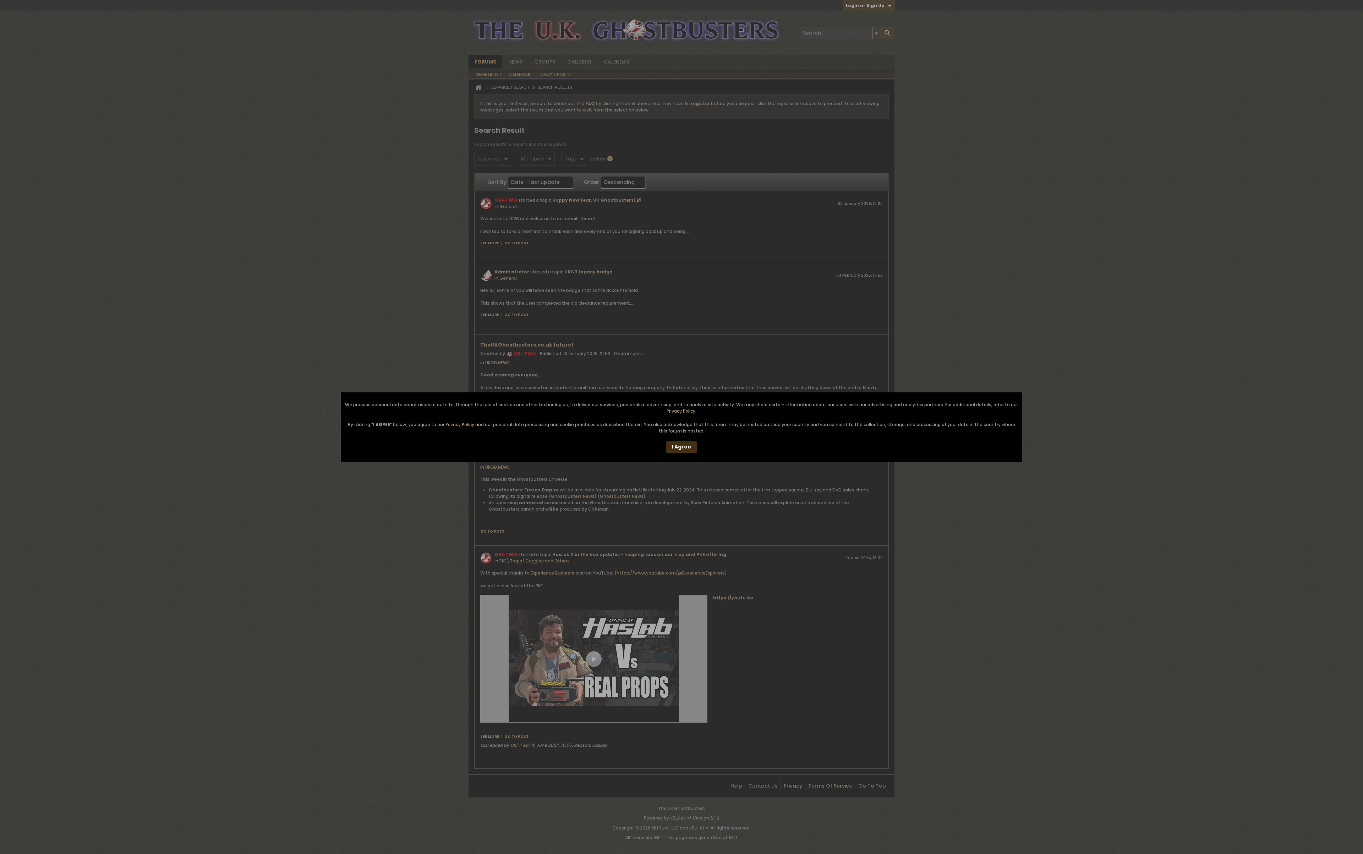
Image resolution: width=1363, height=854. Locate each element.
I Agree (681, 446)
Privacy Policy (681, 411)
